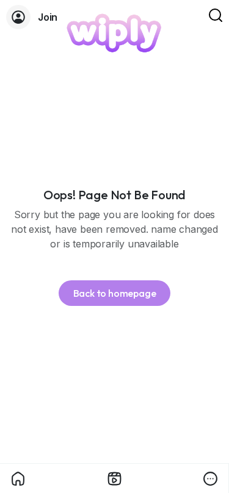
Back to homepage (114, 293)
